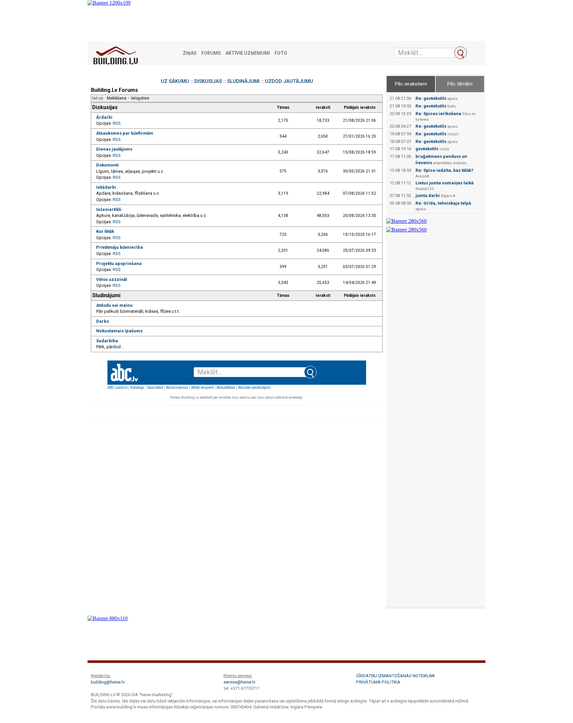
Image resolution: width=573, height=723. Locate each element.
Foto (281, 53)
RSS (117, 123)
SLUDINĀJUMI (243, 81)
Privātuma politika (378, 682)
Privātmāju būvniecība (119, 247)
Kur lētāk (105, 231)
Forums (211, 53)
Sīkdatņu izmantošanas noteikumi (395, 675)
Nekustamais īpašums (119, 330)
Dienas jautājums (114, 149)
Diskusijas (105, 107)
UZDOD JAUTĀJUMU (289, 81)
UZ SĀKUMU (175, 81)
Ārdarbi (104, 117)
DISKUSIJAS (208, 81)
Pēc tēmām (460, 84)
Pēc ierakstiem (411, 84)
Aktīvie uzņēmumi (247, 53)
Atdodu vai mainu (114, 305)
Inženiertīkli (108, 209)
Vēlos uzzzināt (111, 279)
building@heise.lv (108, 682)
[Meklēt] (460, 52)
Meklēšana (116, 98)
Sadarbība (107, 340)
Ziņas (190, 53)
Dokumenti (107, 165)
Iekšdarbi (106, 187)
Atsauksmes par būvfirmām (124, 133)
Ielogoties (140, 98)
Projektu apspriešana (119, 263)
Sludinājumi (106, 295)
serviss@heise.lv (239, 682)
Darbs (102, 321)
